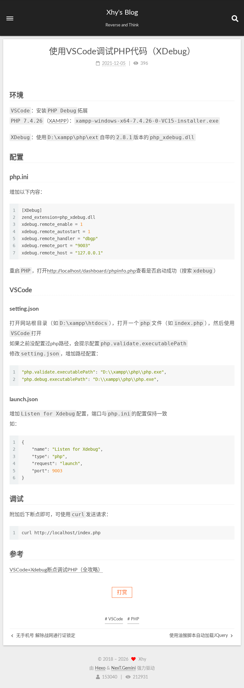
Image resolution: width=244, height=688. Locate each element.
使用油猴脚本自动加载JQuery (199, 635)
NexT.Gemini (123, 668)
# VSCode (114, 619)
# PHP (133, 619)
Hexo (100, 668)
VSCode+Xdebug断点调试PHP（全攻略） (56, 569)
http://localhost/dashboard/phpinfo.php (91, 270)
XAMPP (58, 121)
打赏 (122, 592)
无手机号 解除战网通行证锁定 (45, 635)
